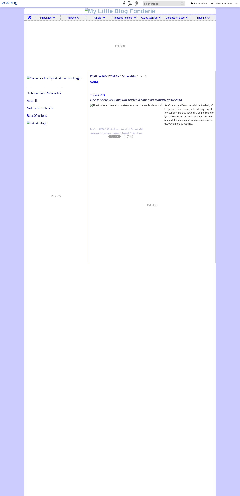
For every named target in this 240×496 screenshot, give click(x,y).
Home (29, 16)
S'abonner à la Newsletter (44, 93)
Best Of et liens (37, 115)
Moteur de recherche (40, 108)
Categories (129, 75)
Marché (72, 17)
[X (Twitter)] (130, 3)
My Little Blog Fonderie (104, 75)
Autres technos (149, 17)
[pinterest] (136, 3)
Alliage (97, 17)
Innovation (45, 17)
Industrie (201, 17)
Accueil (32, 100)
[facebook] (124, 3)
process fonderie (123, 17)
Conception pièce (175, 17)
